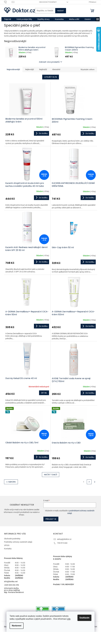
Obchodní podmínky (48, 2)
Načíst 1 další (50, 474)
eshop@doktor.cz (64, 539)
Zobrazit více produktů (49, 62)
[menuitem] (7, 19)
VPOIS (6, 545)
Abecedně (56, 69)
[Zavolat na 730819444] (8, 2)
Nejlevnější (29, 69)
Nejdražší (43, 69)
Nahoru (12, 482)
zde (68, 619)
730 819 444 (62, 543)
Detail (44, 392)
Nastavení (16, 625)
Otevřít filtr (50, 77)
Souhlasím (84, 617)
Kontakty (8, 549)
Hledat (60, 10)
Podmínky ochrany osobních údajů (18, 542)
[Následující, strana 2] (89, 481)
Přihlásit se (51, 519)
